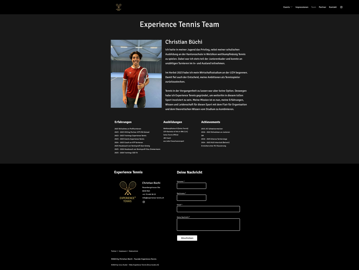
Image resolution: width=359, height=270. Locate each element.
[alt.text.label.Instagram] (341, 7)
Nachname (181, 193)
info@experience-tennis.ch (153, 198)
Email (179, 205)
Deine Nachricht (183, 217)
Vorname (180, 181)
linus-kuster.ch (152, 265)
